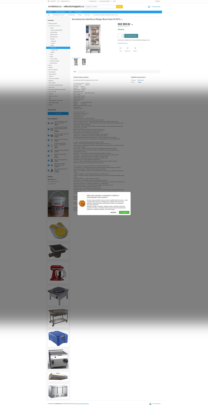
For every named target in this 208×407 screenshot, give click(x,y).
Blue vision (53, 48)
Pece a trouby (53, 59)
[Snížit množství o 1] (123, 37)
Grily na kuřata (53, 32)
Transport (51, 76)
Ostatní (52, 52)
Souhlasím (125, 212)
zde (113, 209)
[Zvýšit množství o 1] (123, 35)
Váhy (50, 98)
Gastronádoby (52, 83)
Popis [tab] (74, 72)
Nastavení (113, 212)
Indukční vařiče (53, 34)
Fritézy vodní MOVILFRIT (56, 30)
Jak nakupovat (92, 1)
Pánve (51, 56)
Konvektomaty (53, 37)
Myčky (50, 65)
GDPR (114, 1)
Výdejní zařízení (52, 74)
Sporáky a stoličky (54, 61)
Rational (53, 39)
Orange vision (54, 50)
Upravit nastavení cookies (82, 403)
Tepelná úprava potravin (54, 26)
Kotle (51, 54)
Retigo (52, 45)
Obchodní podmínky (105, 1)
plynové (53, 43)
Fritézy (52, 28)
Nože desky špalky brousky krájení (57, 89)
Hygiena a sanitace (53, 96)
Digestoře (51, 81)
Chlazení (51, 67)
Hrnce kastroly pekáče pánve (56, 85)
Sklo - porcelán (52, 92)
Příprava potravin (53, 23)
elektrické (53, 41)
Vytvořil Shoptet (156, 403)
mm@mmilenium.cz (55, 181)
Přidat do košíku (132, 36)
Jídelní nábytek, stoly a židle (55, 100)
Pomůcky (51, 94)
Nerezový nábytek (53, 70)
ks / (58, 113)
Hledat (119, 6)
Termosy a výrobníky (54, 78)
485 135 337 (53, 184)
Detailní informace (122, 43)
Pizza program (52, 72)
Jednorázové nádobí (54, 102)
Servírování (51, 87)
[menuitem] (50, 12)
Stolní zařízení (53, 63)
